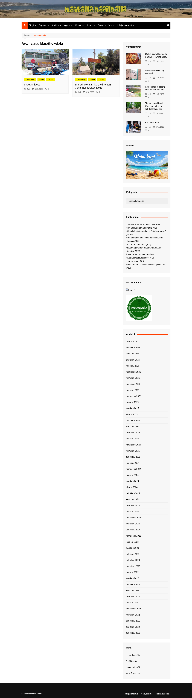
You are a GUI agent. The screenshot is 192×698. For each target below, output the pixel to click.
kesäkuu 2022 (132, 590)
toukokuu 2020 (133, 627)
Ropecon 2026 (152, 122)
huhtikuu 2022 (132, 602)
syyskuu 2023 (132, 548)
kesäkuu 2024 (132, 499)
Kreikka (55, 25)
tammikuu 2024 (133, 530)
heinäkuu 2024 (133, 493)
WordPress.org (133, 673)
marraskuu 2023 (133, 536)
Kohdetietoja (30, 80)
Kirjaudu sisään (133, 655)
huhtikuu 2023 (132, 554)
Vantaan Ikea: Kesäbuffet (137, 258)
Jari (28, 89)
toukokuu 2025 (133, 433)
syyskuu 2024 (132, 481)
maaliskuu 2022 (133, 609)
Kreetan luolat (32, 84)
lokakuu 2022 (132, 572)
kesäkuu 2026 (132, 354)
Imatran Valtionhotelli (136, 244)
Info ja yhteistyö (124, 25)
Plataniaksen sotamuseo (137, 254)
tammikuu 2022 (133, 621)
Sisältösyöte (131, 661)
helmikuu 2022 (133, 615)
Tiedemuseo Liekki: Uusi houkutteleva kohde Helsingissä (154, 106)
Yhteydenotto (146, 694)
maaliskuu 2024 (133, 517)
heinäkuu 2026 (133, 348)
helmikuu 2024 (133, 524)
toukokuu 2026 (133, 360)
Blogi (31, 25)
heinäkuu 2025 (133, 420)
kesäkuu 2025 (132, 426)
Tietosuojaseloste (163, 694)
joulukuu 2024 (132, 463)
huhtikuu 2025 (132, 439)
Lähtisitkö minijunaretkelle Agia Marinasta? (146, 231)
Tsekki (100, 25)
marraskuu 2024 (133, 469)
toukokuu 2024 (133, 505)
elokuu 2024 (132, 487)
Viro (110, 25)
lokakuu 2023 (132, 542)
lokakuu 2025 (132, 402)
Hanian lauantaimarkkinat (138, 228)
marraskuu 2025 (133, 396)
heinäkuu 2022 (133, 584)
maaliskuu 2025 (133, 445)
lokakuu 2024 (132, 475)
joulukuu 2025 (132, 390)
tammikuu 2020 (133, 633)
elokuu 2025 (132, 414)
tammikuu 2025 (133, 457)
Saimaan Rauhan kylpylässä (139, 224)
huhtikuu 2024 (132, 512)
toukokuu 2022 (133, 596)
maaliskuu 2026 (133, 372)
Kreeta (41, 80)
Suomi (89, 25)
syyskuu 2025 (132, 408)
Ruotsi (78, 25)
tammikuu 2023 (133, 566)
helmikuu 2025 (133, 451)
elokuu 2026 (132, 341)
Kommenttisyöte (133, 667)
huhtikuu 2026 (132, 366)
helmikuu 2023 (133, 560)
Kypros (67, 25)
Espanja (42, 25)
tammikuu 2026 (133, 384)
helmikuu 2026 (133, 378)
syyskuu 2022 (132, 578)
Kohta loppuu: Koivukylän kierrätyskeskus (145, 264)
